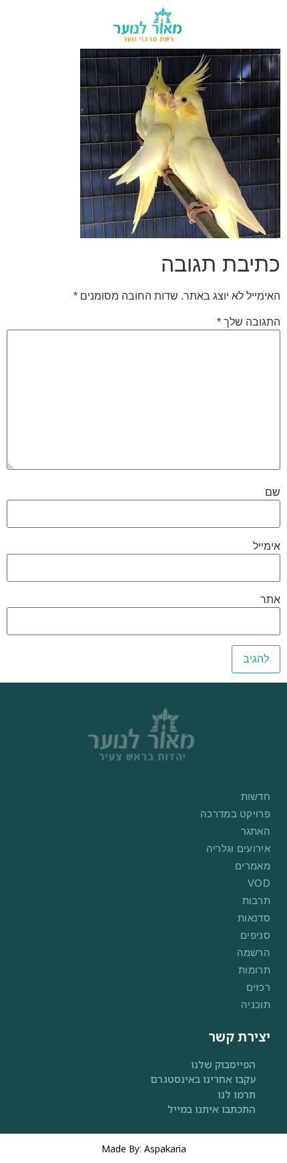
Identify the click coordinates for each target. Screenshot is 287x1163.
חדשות (255, 796)
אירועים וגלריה (238, 848)
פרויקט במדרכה (235, 813)
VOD (259, 883)
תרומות (254, 970)
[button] (26, 24)
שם (272, 492)
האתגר (255, 831)
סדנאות (254, 917)
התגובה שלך (248, 322)
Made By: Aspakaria (143, 1148)
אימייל (266, 546)
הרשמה (253, 952)
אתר (270, 600)
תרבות (256, 900)
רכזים (258, 987)
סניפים (255, 935)
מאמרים (252, 865)
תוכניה (255, 1004)
